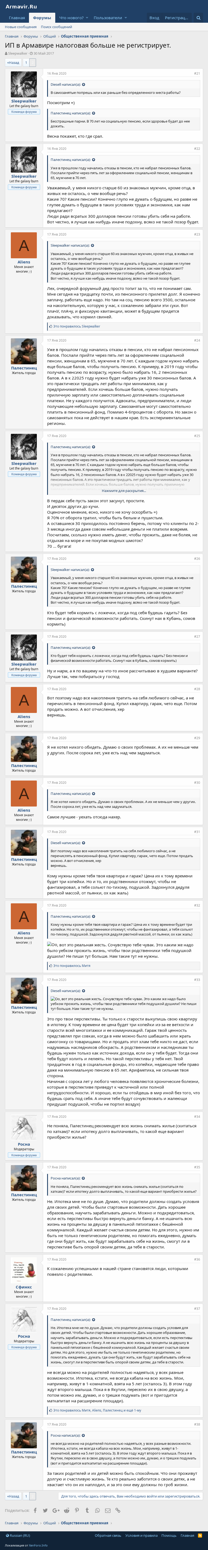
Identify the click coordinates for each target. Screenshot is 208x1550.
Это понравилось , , (97, 1410)
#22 (197, 148)
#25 (197, 436)
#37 (197, 1308)
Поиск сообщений (56, 26)
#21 (197, 73)
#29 (197, 738)
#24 (197, 340)
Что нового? (71, 17)
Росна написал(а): (65, 1178)
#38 (197, 1424)
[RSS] (200, 1535)
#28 (197, 689)
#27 (197, 636)
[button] (87, 18)
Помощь (169, 1535)
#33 (197, 979)
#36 (197, 1259)
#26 (197, 558)
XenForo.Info (38, 1545)
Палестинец (24, 368)
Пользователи (108, 17)
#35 (197, 1167)
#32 (197, 905)
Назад (14, 62)
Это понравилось (76, 326)
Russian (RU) (19, 1535)
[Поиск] (198, 18)
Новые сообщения (21, 26)
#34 (197, 1116)
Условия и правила (141, 1535)
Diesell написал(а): (66, 84)
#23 (197, 234)
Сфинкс (24, 1287)
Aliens (24, 262)
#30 (197, 782)
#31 (197, 831)
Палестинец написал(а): (71, 113)
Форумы (42, 17)
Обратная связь (108, 1535)
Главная (17, 17)
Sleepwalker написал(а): (70, 245)
